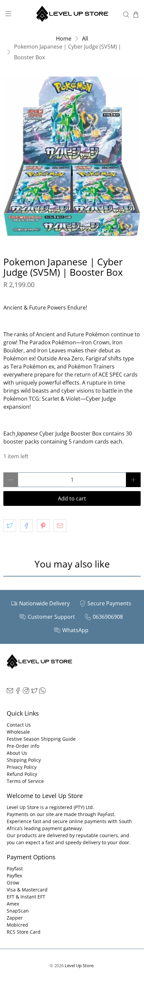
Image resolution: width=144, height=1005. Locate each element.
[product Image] (72, 156)
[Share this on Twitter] (9, 525)
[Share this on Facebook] (26, 525)
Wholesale (18, 732)
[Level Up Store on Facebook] (18, 692)
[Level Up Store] (72, 14)
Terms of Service (25, 781)
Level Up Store (79, 965)
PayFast (105, 814)
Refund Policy (22, 774)
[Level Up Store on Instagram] (26, 692)
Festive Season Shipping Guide (41, 739)
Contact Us (19, 725)
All (85, 38)
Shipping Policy (24, 760)
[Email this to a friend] (60, 525)
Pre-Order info (23, 746)
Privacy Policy (22, 767)
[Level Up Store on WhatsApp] (42, 692)
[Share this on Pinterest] (43, 525)
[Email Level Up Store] (10, 692)
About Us (17, 753)
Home (63, 38)
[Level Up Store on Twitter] (34, 692)
